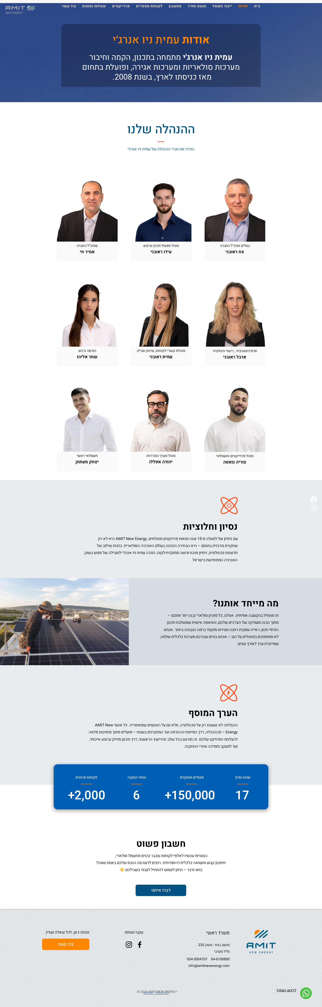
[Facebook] (314, 499)
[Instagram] (314, 508)
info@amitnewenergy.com (209, 965)
